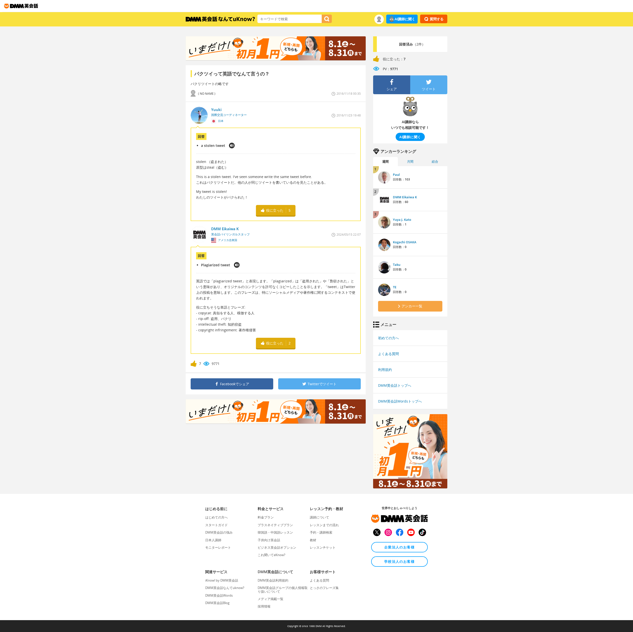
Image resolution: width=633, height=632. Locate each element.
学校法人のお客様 (399, 561)
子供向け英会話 (269, 540)
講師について (319, 517)
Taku (396, 264)
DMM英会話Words (219, 595)
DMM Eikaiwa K (405, 197)
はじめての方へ (216, 517)
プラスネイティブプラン (275, 525)
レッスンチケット (323, 547)
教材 (313, 540)
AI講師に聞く (405, 19)
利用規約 (385, 369)
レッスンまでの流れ (324, 525)
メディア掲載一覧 (270, 599)
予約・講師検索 (321, 532)
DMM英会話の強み (219, 532)
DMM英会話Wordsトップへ (400, 401)
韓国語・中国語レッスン (275, 532)
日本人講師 (213, 540)
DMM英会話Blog (217, 603)
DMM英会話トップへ (394, 385)
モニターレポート (218, 547)
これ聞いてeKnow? (271, 555)
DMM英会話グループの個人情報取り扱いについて (283, 589)
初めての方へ (388, 338)
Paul (396, 174)
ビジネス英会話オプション (277, 547)
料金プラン (266, 517)
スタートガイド (216, 525)
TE (394, 287)
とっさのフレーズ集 (324, 588)
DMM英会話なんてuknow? (224, 588)
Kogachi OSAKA (404, 242)
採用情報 (264, 606)
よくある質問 (388, 353)
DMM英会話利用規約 (273, 580)
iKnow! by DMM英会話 (221, 580)
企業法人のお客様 (399, 547)
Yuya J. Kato (402, 219)
